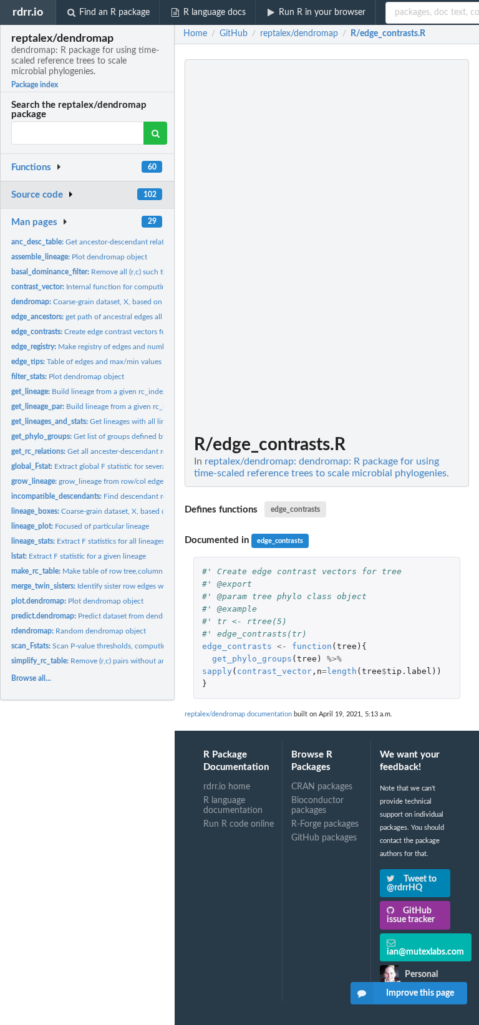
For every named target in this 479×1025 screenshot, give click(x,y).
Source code (37, 195)
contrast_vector (274, 671)
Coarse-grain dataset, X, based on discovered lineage (118, 302)
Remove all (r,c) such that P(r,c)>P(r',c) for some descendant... (150, 272)
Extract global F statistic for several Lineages (104, 466)
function (312, 646)
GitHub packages (324, 838)
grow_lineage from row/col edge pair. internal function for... (132, 481)
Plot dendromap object (79, 257)
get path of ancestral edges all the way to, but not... (121, 316)
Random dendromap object (78, 631)
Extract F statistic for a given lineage (78, 556)
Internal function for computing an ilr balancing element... (133, 287)
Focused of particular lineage (80, 526)
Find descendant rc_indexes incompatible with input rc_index (158, 496)
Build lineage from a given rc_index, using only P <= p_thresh (131, 391)
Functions (31, 167)
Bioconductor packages (317, 805)
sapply (217, 671)
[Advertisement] (375, 246)
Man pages (34, 222)
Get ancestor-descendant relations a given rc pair (118, 242)
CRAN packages (321, 786)
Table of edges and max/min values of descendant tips (117, 361)
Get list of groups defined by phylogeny (107, 436)
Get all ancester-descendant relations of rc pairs (117, 451)
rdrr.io (27, 12)
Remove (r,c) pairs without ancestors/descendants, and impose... (145, 661)
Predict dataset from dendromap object (108, 616)
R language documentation (233, 805)
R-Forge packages (325, 824)
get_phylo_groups (252, 658)
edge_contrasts (295, 509)
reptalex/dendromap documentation (238, 714)
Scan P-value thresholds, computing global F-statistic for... (127, 646)
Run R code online (238, 824)
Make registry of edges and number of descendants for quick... (136, 346)
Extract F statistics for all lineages (88, 541)
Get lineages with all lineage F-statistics (114, 421)
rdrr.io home (226, 786)
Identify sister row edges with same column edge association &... (149, 586)
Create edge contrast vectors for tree (97, 331)
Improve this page (420, 993)
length (342, 671)
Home (195, 33)
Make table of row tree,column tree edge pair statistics (125, 571)
